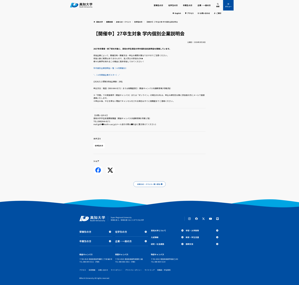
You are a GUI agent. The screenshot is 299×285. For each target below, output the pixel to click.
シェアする (98, 170)
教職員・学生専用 (164, 270)
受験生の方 (158, 5)
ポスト (110, 170)
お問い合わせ (205, 13)
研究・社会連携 (157, 244)
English (178, 13)
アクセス (190, 13)
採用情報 (92, 270)
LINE (217, 219)
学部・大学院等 (192, 230)
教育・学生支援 (192, 237)
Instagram (189, 219)
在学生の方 (173, 5)
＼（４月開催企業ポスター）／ (106, 74)
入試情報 (154, 237)
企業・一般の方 (204, 5)
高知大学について (158, 230)
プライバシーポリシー (133, 270)
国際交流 (189, 244)
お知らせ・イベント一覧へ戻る (148, 184)
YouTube (210, 219)
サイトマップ (150, 270)
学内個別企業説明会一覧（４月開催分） (110, 68)
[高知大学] (81, 5)
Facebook (196, 219)
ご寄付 (218, 13)
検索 (217, 6)
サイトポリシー (116, 270)
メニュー (228, 6)
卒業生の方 (187, 5)
